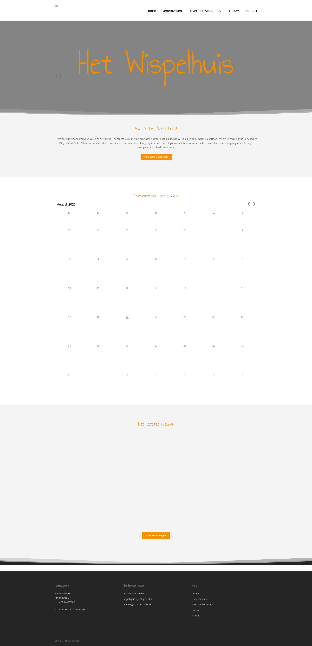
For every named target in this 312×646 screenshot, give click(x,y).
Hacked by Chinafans (135, 593)
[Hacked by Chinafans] (86, 447)
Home (195, 593)
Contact (196, 615)
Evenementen (199, 599)
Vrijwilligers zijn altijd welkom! (139, 599)
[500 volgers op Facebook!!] (86, 509)
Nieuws (64, 437)
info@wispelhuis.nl (78, 609)
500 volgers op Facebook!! (137, 604)
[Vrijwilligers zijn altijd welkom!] (86, 478)
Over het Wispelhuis (202, 604)
